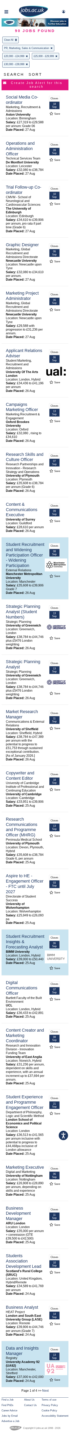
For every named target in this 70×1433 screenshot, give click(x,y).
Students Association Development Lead (23, 1261)
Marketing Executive (25, 1167)
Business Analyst (22, 1307)
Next (45, 1390)
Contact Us (30, 1405)
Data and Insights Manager (22, 1351)
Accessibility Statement (55, 1415)
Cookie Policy (49, 1410)
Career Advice (9, 1410)
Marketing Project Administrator (22, 296)
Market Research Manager (22, 714)
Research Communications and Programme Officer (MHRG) (21, 827)
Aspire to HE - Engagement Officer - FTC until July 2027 (24, 883)
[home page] (33, 16)
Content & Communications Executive (21, 509)
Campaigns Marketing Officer (22, 407)
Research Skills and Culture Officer (24, 457)
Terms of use (49, 1399)
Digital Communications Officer (21, 988)
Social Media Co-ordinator (22, 100)
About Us (29, 1399)
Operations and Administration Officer (20, 148)
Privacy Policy (50, 1405)
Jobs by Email (10, 1415)
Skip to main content (16, 3)
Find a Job (7, 1399)
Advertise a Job (10, 1421)
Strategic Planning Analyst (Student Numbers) (23, 611)
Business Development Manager (18, 1213)
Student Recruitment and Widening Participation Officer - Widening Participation (25, 555)
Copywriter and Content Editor (20, 775)
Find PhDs (7, 1405)
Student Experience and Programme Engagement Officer (24, 1102)
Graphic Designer (22, 244)
